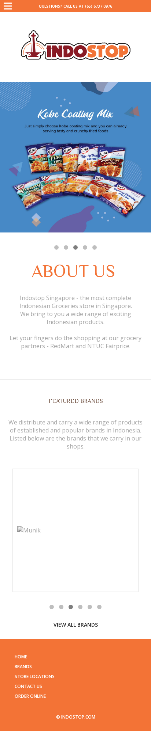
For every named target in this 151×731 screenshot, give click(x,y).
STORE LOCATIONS (35, 676)
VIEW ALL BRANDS (76, 624)
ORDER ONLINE (30, 696)
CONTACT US (28, 686)
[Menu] (8, 5)
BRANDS (23, 666)
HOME (21, 657)
